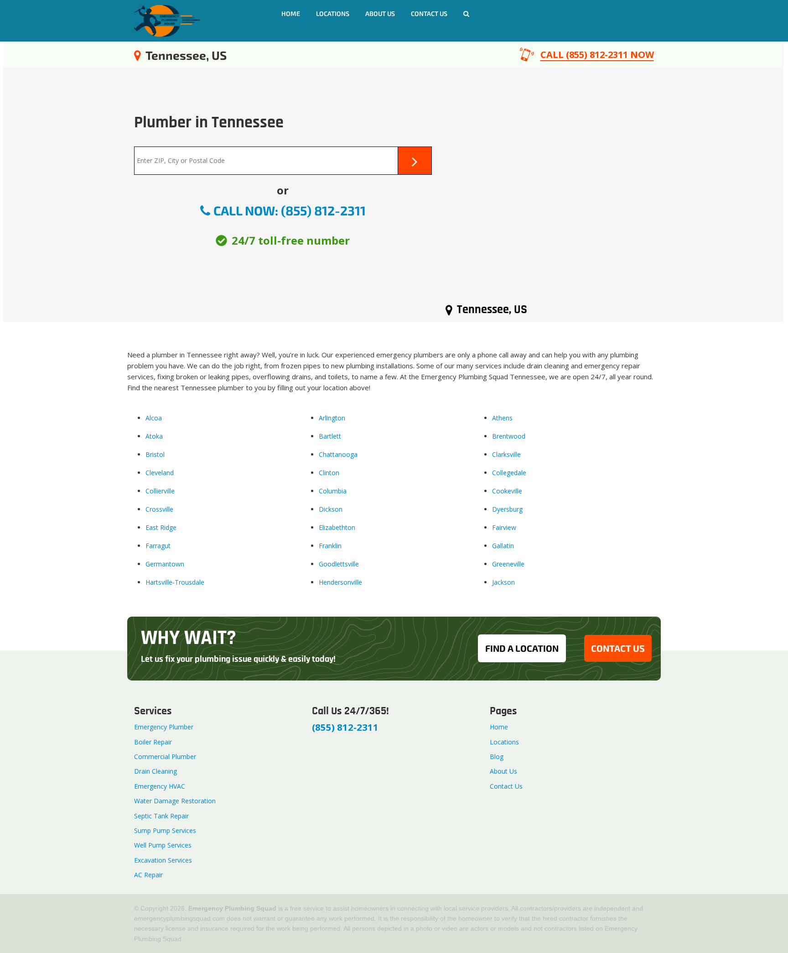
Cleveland (159, 472)
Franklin (330, 545)
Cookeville (507, 491)
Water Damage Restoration (175, 800)
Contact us (429, 13)
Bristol (155, 454)
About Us (380, 13)
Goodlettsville (339, 564)
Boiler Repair (153, 742)
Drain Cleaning (155, 771)
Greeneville (508, 564)
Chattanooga (338, 454)
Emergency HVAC (159, 786)
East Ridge (160, 527)
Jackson (503, 582)
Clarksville (506, 454)
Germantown (164, 564)
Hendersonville (340, 582)
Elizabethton (337, 527)
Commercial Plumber (165, 756)
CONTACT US (618, 648)
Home (290, 13)
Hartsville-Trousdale (174, 582)
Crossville (159, 509)
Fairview (504, 527)
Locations (332, 13)
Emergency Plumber (163, 727)
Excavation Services (163, 860)
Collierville (160, 491)
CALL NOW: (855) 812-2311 (289, 210)
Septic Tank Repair (161, 816)
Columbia (333, 491)
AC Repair (148, 874)
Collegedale (509, 472)
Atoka (154, 436)
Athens (502, 418)
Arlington (332, 418)
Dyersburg (507, 509)
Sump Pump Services (165, 830)
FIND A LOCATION (522, 648)
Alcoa (153, 418)
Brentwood (508, 436)
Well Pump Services (163, 845)
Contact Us (506, 786)
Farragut (158, 545)
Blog (496, 756)
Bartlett (330, 436)
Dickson (330, 509)
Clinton (329, 472)
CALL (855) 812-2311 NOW (597, 54)
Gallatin (503, 545)
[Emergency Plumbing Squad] (167, 20)
